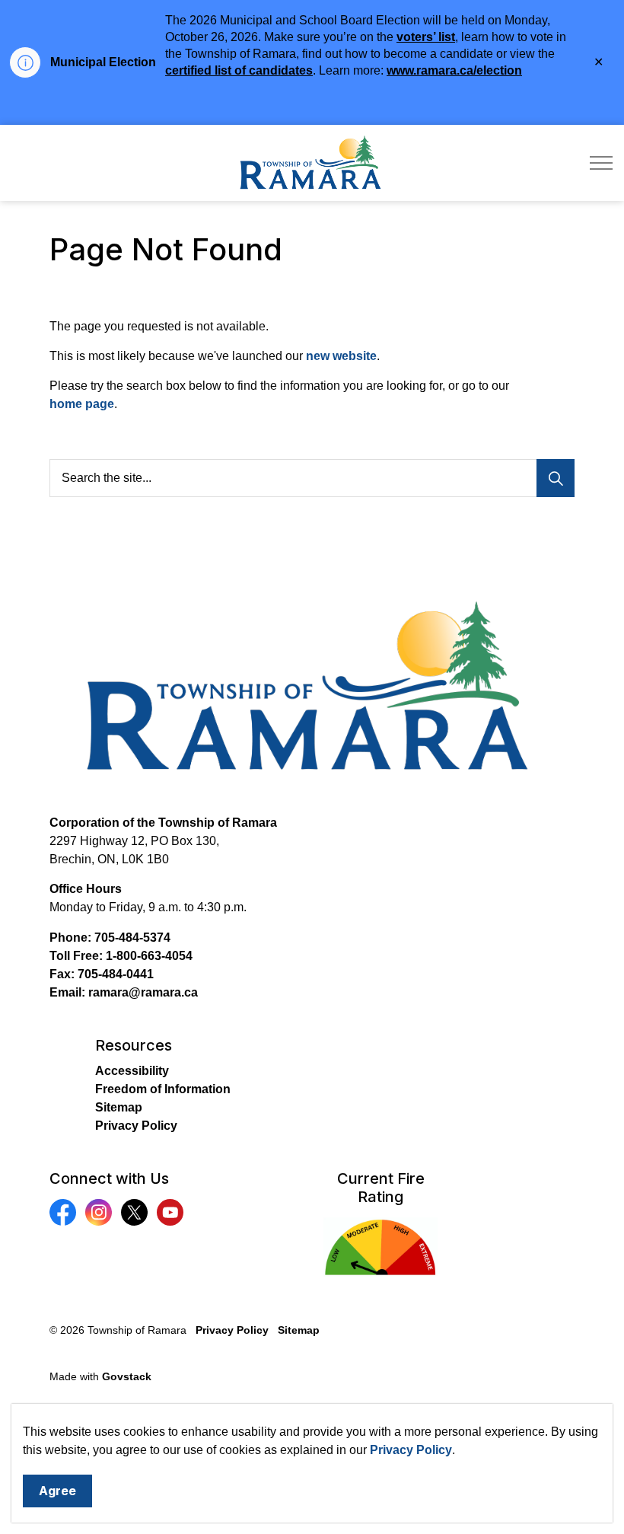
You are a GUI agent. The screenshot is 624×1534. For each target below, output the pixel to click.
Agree (57, 1490)
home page (81, 403)
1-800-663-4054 (149, 955)
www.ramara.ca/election (454, 70)
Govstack (126, 1376)
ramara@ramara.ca (143, 992)
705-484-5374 (132, 937)
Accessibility (132, 1070)
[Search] (555, 478)
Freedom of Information (163, 1089)
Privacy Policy (411, 1449)
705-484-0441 (116, 974)
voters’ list (425, 36)
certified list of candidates (239, 70)
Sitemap (118, 1107)
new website (341, 355)
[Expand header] (601, 163)
